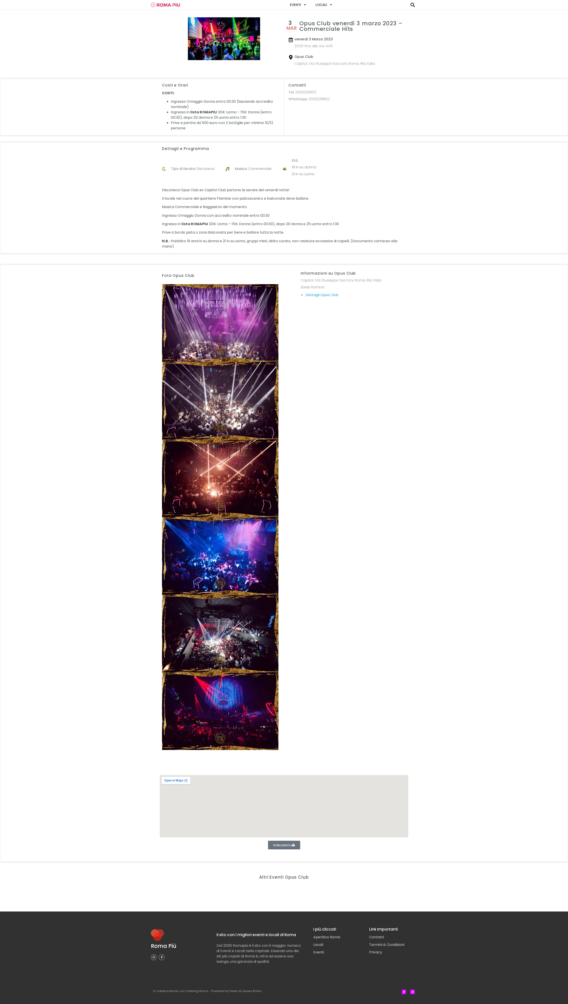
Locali (321, 4)
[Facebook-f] (161, 957)
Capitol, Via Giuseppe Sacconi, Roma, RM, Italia (334, 63)
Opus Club (303, 56)
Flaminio (318, 287)
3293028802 (302, 92)
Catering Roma (197, 991)
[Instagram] (154, 957)
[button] (412, 4)
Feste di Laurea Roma (245, 991)
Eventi (295, 4)
